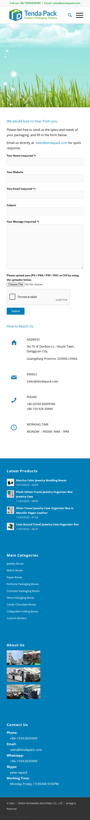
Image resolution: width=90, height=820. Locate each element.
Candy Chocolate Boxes (21, 604)
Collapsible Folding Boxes (22, 611)
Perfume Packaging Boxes (23, 584)
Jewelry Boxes (15, 563)
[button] (15, 817)
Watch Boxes (15, 570)
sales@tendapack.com (51, 143)
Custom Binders (17, 618)
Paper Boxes (14, 577)
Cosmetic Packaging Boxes (23, 591)
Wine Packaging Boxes (20, 598)
